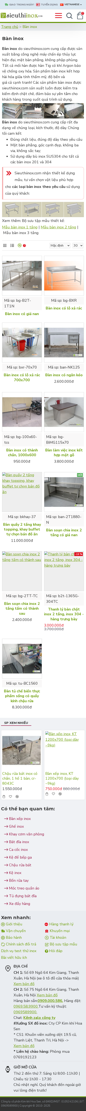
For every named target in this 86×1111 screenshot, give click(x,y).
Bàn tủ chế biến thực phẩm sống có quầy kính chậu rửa (22, 696)
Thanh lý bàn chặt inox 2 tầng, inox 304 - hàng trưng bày (64, 614)
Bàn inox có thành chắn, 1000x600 (22, 452)
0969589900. (25, 1012)
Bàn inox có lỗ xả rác (64, 308)
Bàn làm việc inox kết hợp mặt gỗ (64, 452)
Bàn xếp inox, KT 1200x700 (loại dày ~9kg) (62, 778)
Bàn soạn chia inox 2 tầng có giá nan (64, 532)
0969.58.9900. (26, 1006)
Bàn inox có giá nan (22, 314)
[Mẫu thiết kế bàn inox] (43, 209)
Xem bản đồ (24, 983)
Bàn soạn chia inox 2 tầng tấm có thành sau (22, 608)
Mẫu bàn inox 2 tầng (58, 227)
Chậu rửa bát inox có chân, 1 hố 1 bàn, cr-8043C (19, 778)
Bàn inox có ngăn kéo (64, 375)
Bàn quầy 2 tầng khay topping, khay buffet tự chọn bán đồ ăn (22, 529)
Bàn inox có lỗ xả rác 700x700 (22, 377)
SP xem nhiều (16, 723)
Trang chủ (9, 26)
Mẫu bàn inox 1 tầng (20, 227)
